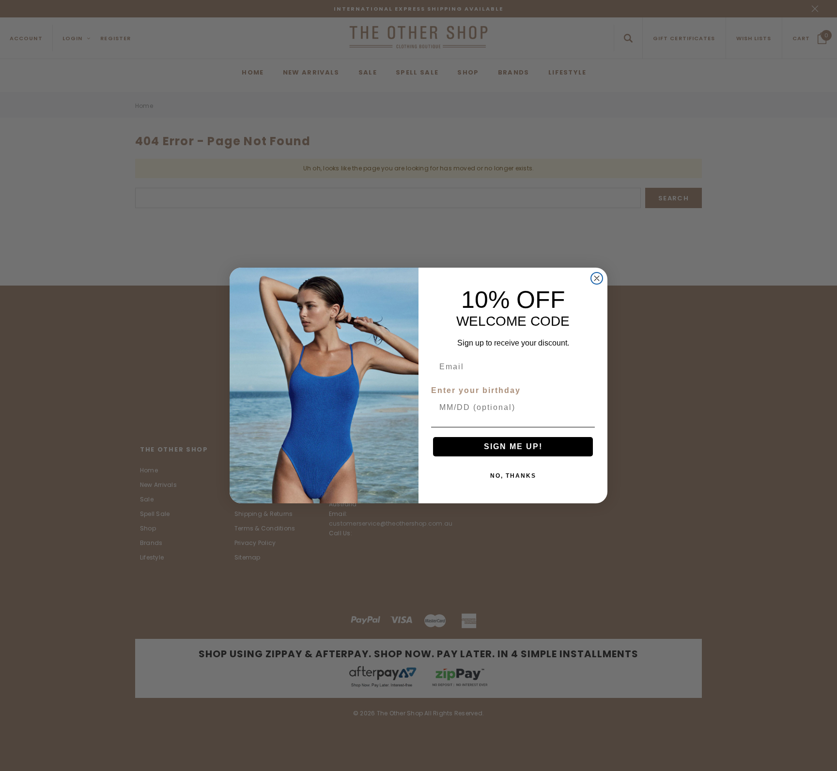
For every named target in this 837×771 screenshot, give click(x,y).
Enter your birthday (476, 390)
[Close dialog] (597, 278)
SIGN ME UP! (513, 446)
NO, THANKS (513, 475)
